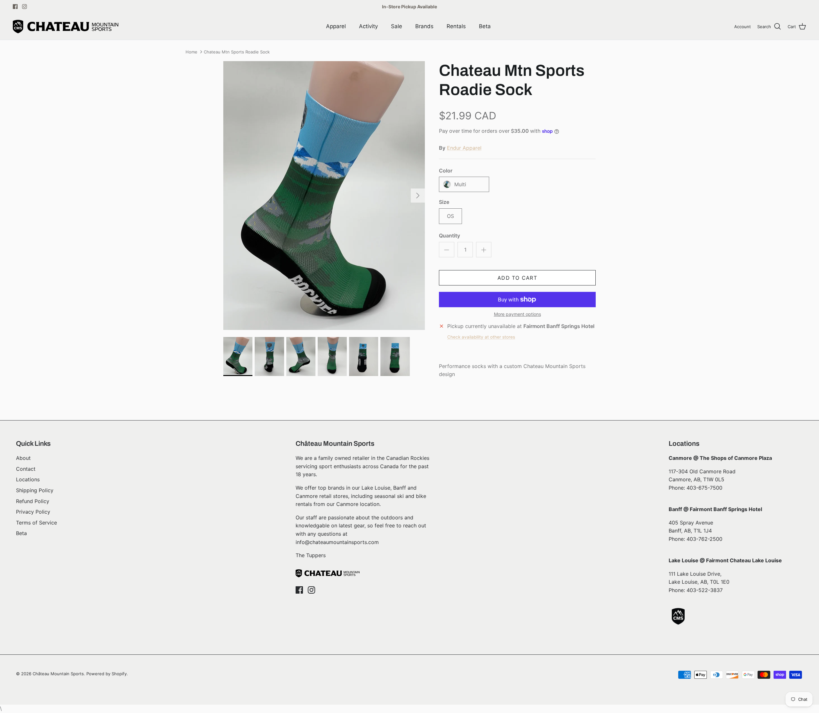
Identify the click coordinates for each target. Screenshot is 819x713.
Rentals (456, 26)
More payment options (517, 314)
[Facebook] (15, 6)
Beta (485, 26)
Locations (28, 479)
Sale (396, 26)
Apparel (336, 26)
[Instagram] (24, 6)
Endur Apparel (464, 148)
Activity (368, 26)
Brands (424, 26)
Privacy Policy (33, 512)
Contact (26, 469)
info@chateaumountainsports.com (337, 542)
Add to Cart (517, 278)
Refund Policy (32, 501)
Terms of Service (36, 522)
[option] (324, 195)
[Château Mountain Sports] (65, 26)
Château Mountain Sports (58, 673)
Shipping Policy (34, 490)
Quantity (449, 235)
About (23, 458)
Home (191, 51)
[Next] (418, 195)
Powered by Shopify (106, 673)
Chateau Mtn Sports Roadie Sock (237, 51)
